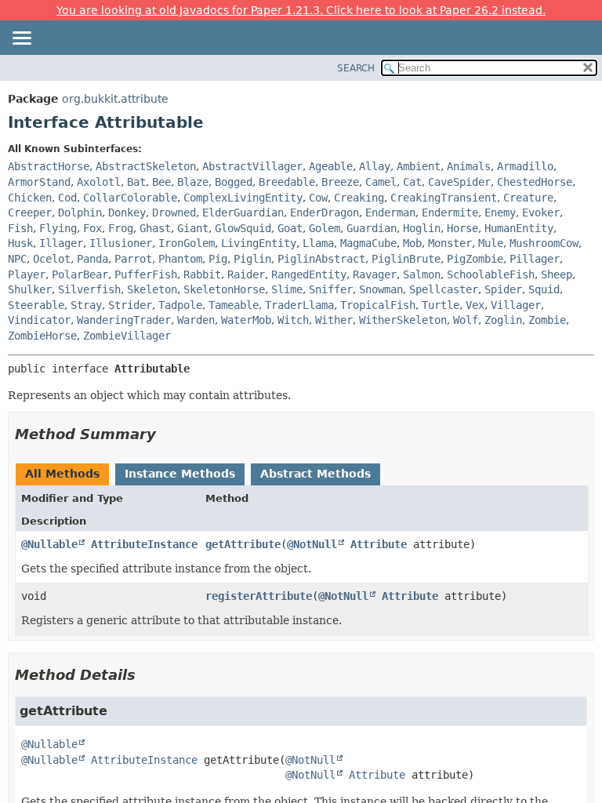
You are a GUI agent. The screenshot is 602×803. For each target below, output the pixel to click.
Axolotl (99, 182)
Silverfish (89, 289)
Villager (516, 305)
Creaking (359, 197)
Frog (120, 228)
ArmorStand (39, 182)
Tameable (234, 305)
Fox (92, 228)
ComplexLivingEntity (243, 197)
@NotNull (312, 544)
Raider (246, 274)
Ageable (331, 166)
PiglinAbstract (321, 259)
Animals (469, 166)
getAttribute (243, 544)
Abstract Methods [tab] (315, 473)
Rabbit (202, 274)
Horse (462, 228)
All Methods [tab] (62, 473)
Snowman (381, 289)
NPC (17, 259)
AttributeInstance (144, 544)
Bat (136, 182)
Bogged (233, 182)
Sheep (556, 274)
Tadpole (180, 305)
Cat (412, 182)
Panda (92, 259)
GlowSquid (243, 228)
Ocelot (52, 259)
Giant (193, 228)
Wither (334, 320)
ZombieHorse (42, 335)
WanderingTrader (124, 320)
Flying (58, 228)
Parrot (133, 259)
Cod (67, 197)
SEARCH (356, 68)
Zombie (547, 320)
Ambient (419, 166)
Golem (324, 228)
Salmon (422, 274)
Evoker (541, 212)
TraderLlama (299, 305)
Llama (318, 243)
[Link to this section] (167, 434)
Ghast (155, 228)
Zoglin (503, 320)
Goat (290, 228)
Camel (381, 182)
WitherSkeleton (403, 320)
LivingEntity (258, 243)
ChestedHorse (534, 182)
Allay (374, 166)
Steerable (36, 305)
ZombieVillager (127, 335)
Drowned (174, 212)
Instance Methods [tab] (180, 473)
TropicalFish (377, 305)
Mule (490, 243)
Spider (503, 289)
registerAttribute (258, 596)
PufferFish (145, 274)
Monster (450, 243)
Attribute (378, 544)
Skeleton (152, 289)
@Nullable (49, 544)
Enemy (500, 212)
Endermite (450, 212)
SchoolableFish (491, 274)
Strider (130, 305)
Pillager (535, 259)
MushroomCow (544, 243)
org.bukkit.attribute (115, 99)
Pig (218, 259)
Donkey (127, 212)
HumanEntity (518, 228)
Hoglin (422, 228)
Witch (293, 320)
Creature (528, 197)
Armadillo (525, 166)
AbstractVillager (252, 166)
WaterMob (246, 320)
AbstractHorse (48, 166)
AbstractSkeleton (146, 166)
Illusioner (120, 243)
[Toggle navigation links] (21, 39)
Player (26, 274)
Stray (86, 305)
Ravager (375, 274)
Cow (318, 197)
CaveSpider (459, 182)
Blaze (193, 182)
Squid (544, 289)
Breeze (340, 182)
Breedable (287, 182)
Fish (20, 228)
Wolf (465, 320)
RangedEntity (308, 274)
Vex (475, 305)
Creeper (30, 212)
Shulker (30, 289)
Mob (412, 243)
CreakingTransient (443, 197)
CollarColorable (130, 197)
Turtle (440, 305)
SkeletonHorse (224, 289)
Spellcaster (443, 289)
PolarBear (80, 274)
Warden (196, 320)
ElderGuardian (243, 212)
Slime (287, 289)
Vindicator (39, 320)
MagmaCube (368, 243)
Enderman (390, 212)
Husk (20, 243)
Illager (61, 243)
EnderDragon (324, 212)
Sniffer (331, 289)
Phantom (180, 259)
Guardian (371, 228)
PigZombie (475, 259)
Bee (161, 182)
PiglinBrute (406, 259)
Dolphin (80, 212)
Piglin (252, 259)
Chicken (30, 197)
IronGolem (186, 243)
